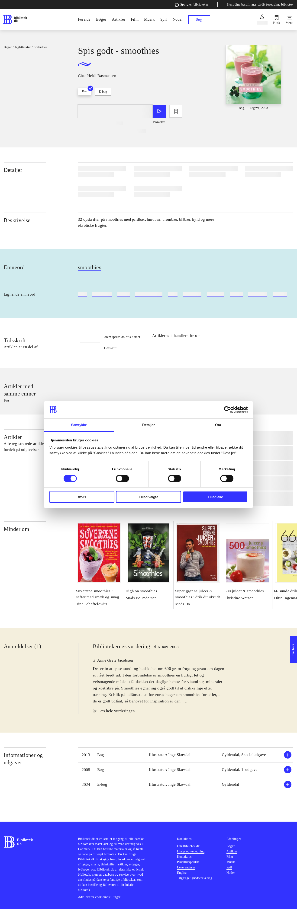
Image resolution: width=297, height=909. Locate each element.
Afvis (82, 497)
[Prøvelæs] (159, 111)
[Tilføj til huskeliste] (175, 111)
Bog (84, 91)
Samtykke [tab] (79, 425)
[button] (185, 754)
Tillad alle (215, 497)
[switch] (122, 478)
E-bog (103, 91)
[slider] (253, 79)
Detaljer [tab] (148, 425)
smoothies (89, 267)
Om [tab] (218, 425)
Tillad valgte (148, 497)
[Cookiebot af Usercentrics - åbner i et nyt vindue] (227, 409)
